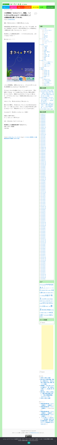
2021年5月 (43, 141)
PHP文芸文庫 (42, 284)
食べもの (46, 37)
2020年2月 (43, 159)
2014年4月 (43, 251)
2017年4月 (43, 200)
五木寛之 (49, 290)
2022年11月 (43, 127)
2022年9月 (43, 128)
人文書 (45, 48)
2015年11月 (43, 224)
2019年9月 (43, 166)
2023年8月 (43, 121)
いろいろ (18, 137)
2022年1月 (43, 133)
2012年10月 (43, 277)
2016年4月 (43, 216)
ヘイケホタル (26, 137)
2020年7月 (43, 151)
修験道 (49, 292)
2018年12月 (43, 177)
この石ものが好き (47, 80)
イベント (46, 31)
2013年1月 (43, 273)
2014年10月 (43, 242)
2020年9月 (43, 150)
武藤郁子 (42, 312)
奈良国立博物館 (50, 299)
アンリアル (46, 40)
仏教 (44, 292)
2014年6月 (43, 248)
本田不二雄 (47, 306)
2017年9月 (43, 193)
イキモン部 (43, 38)
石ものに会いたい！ (48, 83)
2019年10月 (43, 164)
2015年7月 (43, 229)
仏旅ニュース (46, 66)
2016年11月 (43, 206)
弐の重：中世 (46, 74)
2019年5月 (43, 170)
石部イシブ (43, 77)
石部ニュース (46, 85)
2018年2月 (43, 189)
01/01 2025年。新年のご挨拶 (47, 90)
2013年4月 (43, 268)
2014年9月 (43, 244)
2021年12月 (43, 134)
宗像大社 (44, 301)
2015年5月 (43, 232)
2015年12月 (43, 222)
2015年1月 (43, 238)
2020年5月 (43, 154)
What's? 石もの (47, 79)
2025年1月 (43, 114)
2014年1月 (43, 255)
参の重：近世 (46, 72)
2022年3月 (43, 131)
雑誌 (45, 59)
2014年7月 (43, 247)
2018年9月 (43, 180)
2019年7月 (43, 169)
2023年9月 (43, 120)
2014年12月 (43, 239)
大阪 (43, 299)
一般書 (45, 47)
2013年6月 (43, 265)
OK (29, 442)
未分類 (42, 67)
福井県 (47, 315)
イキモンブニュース (12, 137)
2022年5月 (43, 130)
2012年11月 (43, 276)
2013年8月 (43, 263)
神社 (45, 315)
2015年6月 (43, 231)
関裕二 (42, 316)
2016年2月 (43, 219)
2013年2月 (43, 271)
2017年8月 (43, 195)
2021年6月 (43, 140)
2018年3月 (43, 187)
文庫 (45, 53)
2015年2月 (43, 237)
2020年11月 (43, 148)
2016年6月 (43, 213)
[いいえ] (55, 441)
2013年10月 (43, 260)
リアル (45, 43)
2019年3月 (43, 173)
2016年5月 (43, 215)
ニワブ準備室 (46, 82)
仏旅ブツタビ (43, 60)
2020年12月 (43, 147)
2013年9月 (43, 261)
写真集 (45, 50)
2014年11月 (43, 241)
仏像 (41, 292)
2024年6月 (43, 117)
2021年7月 (43, 138)
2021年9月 (43, 135)
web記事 (46, 46)
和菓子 (47, 295)
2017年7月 (43, 196)
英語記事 (46, 36)
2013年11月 (43, 258)
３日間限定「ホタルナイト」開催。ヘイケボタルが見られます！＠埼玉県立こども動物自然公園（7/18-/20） (17, 15)
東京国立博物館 (46, 310)
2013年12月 (43, 257)
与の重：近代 (46, 70)
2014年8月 (43, 245)
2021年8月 (43, 137)
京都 (52, 290)
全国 (51, 292)
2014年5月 (43, 250)
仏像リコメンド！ (47, 64)
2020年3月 (43, 157)
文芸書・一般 (46, 54)
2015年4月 (43, 234)
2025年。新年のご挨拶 (45, 377)
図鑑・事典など (47, 51)
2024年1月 (43, 118)
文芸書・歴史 (46, 56)
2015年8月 (43, 228)
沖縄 (50, 312)
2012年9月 (43, 278)
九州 (46, 290)
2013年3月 (43, 270)
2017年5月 (43, 199)
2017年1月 (43, 205)
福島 (50, 315)
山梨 (51, 301)
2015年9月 (43, 226)
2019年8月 (43, 167)
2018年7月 (43, 183)
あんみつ (47, 287)
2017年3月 (43, 202)
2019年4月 (43, 172)
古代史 (43, 295)
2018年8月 (43, 182)
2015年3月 (43, 235)
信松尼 (46, 292)
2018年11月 (43, 179)
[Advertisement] (46, 16)
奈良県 (41, 301)
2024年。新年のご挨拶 (45, 398)
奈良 (45, 299)
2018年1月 (43, 190)
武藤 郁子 (50, 405)
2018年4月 (43, 186)
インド (51, 287)
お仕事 (42, 44)
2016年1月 (43, 221)
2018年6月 (43, 185)
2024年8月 (43, 115)
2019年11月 (43, 163)
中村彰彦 (43, 290)
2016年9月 (43, 209)
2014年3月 (43, 252)
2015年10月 (43, 225)
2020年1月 (43, 160)
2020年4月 (43, 156)
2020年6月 (43, 153)
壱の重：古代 (46, 73)
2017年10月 (43, 192)
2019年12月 (43, 161)
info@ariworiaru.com (34, 432)
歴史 (45, 312)
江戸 (47, 312)
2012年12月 (43, 274)
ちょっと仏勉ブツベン (48, 62)
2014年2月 (43, 254)
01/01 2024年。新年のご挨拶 (47, 109)
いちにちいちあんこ (48, 30)
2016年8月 (43, 211)
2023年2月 (43, 124)
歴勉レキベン (43, 69)
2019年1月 (43, 176)
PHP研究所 (49, 284)
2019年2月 (43, 174)
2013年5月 (43, 267)
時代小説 (46, 303)
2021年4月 (43, 143)
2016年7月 (43, 212)
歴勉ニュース (46, 76)
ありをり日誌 (43, 28)
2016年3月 (43, 218)
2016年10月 (43, 208)
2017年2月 (43, 203)
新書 (45, 57)
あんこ (43, 287)
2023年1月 (43, 125)
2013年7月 (43, 264)
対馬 (49, 301)
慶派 (41, 303)
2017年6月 (43, 198)
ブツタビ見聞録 (47, 63)
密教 (47, 301)
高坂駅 (11, 138)
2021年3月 (43, 144)
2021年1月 (43, 146)
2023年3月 (43, 122)
